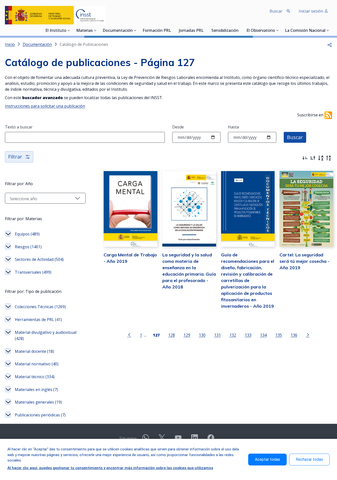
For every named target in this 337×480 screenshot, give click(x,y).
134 (263, 335)
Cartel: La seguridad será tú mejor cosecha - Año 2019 (304, 261)
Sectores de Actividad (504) (39, 259)
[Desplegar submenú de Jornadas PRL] (205, 30)
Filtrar (15, 156)
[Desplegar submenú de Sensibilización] (240, 30)
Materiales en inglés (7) (36, 389)
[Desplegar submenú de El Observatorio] (277, 30)
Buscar (295, 137)
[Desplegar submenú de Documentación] (135, 30)
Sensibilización (225, 31)
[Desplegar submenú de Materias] (95, 30)
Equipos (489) (27, 234)
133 (248, 335)
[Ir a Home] (55, 15)
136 (294, 335)
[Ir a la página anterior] (129, 335)
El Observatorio (260, 31)
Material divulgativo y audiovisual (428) (45, 335)
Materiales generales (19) (38, 402)
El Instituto (55, 31)
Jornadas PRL (191, 31)
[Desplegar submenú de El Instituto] (68, 30)
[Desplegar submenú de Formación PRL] (172, 30)
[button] (329, 44)
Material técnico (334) (35, 376)
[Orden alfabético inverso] (328, 158)
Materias (84, 31)
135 (278, 335)
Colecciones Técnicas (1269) (40, 306)
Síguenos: (128, 438)
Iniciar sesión (311, 11)
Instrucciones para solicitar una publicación (45, 106)
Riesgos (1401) (28, 246)
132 (232, 335)
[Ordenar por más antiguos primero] (312, 158)
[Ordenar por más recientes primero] (304, 158)
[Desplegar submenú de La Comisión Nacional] (327, 30)
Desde (178, 127)
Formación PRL (157, 31)
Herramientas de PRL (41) (38, 319)
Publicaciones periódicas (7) (40, 415)
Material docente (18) (34, 351)
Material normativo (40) (36, 364)
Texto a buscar (19, 127)
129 (187, 335)
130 (202, 335)
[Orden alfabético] (320, 158)
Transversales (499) (33, 272)
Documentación (118, 31)
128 (171, 335)
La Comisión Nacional (305, 31)
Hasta (233, 127)
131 (217, 335)
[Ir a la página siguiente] (308, 335)
